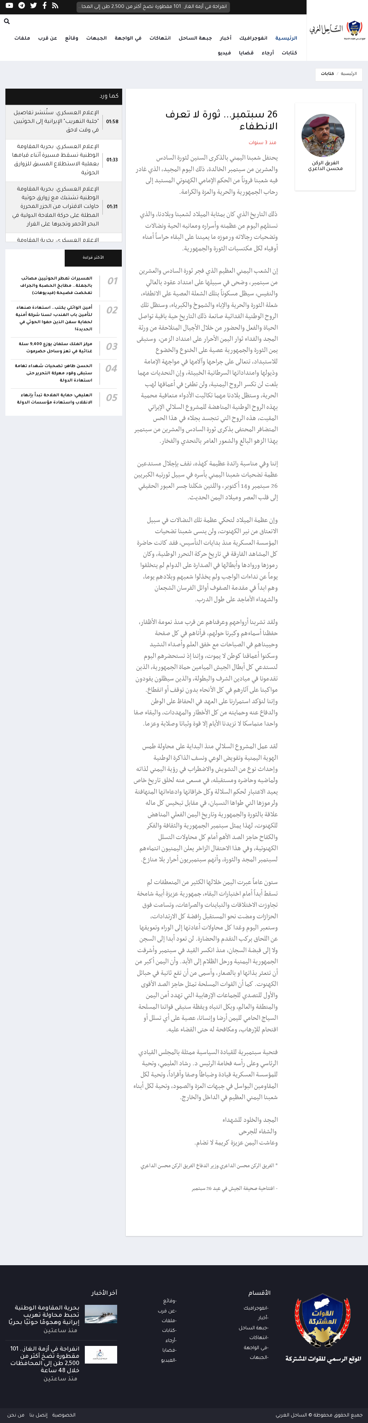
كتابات (289, 53)
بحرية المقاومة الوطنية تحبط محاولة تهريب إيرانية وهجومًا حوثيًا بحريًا (43, 1315)
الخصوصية (63, 1415)
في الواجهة (128, 38)
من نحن (15, 1415)
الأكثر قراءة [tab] (93, 258)
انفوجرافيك (253, 38)
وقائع (71, 38)
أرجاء (268, 53)
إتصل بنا (38, 1415)
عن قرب (48, 38)
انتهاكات (160, 38)
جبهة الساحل (195, 38)
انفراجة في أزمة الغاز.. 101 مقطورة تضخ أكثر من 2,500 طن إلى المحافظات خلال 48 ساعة (152, 7)
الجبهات (96, 38)
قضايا (246, 53)
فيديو (224, 53)
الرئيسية (286, 38)
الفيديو (168, 1361)
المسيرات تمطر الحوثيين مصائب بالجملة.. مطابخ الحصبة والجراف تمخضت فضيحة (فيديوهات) (56, 286)
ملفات (22, 38)
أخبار (225, 38)
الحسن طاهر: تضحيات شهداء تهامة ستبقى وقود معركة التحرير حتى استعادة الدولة (53, 373)
